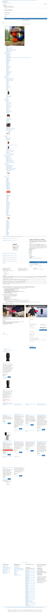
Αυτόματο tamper (8, 103)
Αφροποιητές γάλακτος (7, 155)
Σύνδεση (26, 18)
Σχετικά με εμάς (5, 0)
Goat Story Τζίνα (8, 67)
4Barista (7, 179)
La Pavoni (7, 62)
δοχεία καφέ (8, 152)
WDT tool (7, 109)
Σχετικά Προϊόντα (6, 274)
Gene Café (7, 205)
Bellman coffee (8, 59)
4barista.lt (11, 607)
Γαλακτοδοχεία (8, 119)
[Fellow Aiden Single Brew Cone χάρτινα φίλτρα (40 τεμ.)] (19, 409)
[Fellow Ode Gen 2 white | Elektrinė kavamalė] (31, 593)
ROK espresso (8, 60)
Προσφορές (33, 0)
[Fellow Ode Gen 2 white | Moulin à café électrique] (31, 597)
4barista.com (23, 606)
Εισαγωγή (4, 236)
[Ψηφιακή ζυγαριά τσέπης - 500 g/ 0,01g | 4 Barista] (8, 409)
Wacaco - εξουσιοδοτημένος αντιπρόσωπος (6, 571)
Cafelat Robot (8, 55)
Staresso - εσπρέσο (9, 48)
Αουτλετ (36, 0)
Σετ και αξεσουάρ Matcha (9, 154)
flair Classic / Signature (17, 57)
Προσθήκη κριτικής (25, 562)
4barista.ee (14, 607)
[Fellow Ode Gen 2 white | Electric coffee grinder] (31, 579)
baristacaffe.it (33, 607)
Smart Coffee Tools (8, 72)
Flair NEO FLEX (22, 57)
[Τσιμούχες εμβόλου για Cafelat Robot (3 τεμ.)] (8, 461)
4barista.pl (17, 606)
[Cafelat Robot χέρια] (19, 461)
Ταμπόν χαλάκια (8, 111)
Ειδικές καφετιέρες (7, 52)
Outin (7, 231)
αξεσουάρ (5, 136)
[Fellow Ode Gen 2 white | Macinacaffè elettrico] (31, 602)
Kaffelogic (7, 233)
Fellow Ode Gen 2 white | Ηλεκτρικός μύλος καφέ (15, 236)
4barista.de (20, 606)
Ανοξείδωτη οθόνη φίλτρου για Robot (42, 441)
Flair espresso (8, 56)
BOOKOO (7, 186)
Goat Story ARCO (8, 96)
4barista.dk (36, 606)
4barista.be (33, 606)
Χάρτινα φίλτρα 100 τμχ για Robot (30, 441)
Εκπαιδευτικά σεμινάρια (17, 575)
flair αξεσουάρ (29, 57)
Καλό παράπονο (16, 567)
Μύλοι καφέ (6, 76)
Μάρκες (5, 176)
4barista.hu (10, 318)
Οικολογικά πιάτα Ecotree (10, 151)
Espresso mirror (8, 127)
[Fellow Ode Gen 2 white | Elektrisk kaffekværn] (31, 585)
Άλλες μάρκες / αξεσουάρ (10, 162)
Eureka (7, 83)
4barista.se (39, 606)
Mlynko (7, 210)
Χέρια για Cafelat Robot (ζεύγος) (18, 467)
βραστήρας (8, 140)
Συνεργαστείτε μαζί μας (6, 569)
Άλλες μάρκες (8, 87)
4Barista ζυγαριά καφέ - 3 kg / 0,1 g (19, 441)
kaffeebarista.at (25, 607)
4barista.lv (8, 607)
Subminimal (7, 157)
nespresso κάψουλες (9, 167)
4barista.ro (13, 606)
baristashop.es (37, 607)
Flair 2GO (25, 57)
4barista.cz (7, 606)
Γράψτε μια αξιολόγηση (37, 264)
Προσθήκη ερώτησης (32, 347)
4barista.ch (17, 607)
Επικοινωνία (15, 0)
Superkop (7, 75)
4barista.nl (30, 606)
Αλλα (7, 135)
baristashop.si (41, 607)
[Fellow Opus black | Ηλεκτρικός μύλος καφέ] (8, 383)
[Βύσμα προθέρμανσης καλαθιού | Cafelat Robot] (31, 409)
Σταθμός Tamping (8, 117)
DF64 (7, 194)
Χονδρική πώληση (25, 0)
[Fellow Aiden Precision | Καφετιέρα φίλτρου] (8, 435)
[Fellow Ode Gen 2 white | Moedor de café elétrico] (31, 588)
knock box (7, 113)
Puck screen (7, 108)
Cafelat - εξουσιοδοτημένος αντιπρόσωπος (6, 573)
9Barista (7, 64)
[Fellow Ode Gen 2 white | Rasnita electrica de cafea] (31, 574)
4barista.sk (4, 606)
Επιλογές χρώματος (7, 348)
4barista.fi (45, 606)
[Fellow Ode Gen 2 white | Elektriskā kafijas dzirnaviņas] (31, 591)
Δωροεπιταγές (30, 0)
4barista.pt (42, 606)
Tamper (7, 101)
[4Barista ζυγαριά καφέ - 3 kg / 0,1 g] (19, 435)
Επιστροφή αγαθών (5, 565)
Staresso (7, 221)
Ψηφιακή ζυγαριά (8, 106)
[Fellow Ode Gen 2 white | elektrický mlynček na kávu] (31, 569)
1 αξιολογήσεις (31, 264)
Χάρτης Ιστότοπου (16, 571)
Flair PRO (13, 57)
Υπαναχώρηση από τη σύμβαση (18, 568)
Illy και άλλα (8, 175)
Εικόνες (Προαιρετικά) (43, 324)
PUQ (7, 213)
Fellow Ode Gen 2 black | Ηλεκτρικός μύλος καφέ (13, 319)
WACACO (7, 228)
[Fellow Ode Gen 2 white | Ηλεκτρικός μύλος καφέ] (15, 238)
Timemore (7, 85)
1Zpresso (7, 82)
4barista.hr (27, 606)
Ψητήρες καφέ (8, 138)
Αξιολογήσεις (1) (6, 272)
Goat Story (7, 207)
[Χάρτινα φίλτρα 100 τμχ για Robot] (31, 435)
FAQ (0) (5, 273)
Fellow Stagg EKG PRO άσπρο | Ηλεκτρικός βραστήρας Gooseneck (41, 415)
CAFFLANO (7, 189)
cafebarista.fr (21, 607)
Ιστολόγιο (19, 0)
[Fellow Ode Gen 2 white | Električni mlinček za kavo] (31, 605)
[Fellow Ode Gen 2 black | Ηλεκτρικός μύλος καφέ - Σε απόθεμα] (31, 253)
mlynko (7, 90)
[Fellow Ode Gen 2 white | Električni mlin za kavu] (31, 580)
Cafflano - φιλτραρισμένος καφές (11, 50)
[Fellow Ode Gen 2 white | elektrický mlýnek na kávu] (31, 571)
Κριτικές (21, 0)
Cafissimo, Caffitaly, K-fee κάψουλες (11, 169)
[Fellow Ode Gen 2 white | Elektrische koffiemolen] (31, 582)
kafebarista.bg (29, 607)
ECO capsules (8, 195)
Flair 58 (7, 57)
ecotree (7, 197)
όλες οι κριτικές (5, 324)
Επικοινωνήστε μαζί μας (17, 566)
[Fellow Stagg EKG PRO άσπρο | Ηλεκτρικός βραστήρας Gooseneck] (42, 409)
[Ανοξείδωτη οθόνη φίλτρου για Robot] (42, 435)
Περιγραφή (5, 271)
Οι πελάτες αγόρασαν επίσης (8, 350)
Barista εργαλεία (6, 99)
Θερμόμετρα (8, 122)
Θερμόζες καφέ (8, 149)
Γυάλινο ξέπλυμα (8, 130)
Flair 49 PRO (10, 57)
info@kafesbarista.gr (5, 1)
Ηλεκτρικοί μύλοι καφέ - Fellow (15, 303)
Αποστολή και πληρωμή (10, 0)
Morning (7, 70)
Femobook (7, 202)
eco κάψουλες (6, 163)
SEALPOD (7, 220)
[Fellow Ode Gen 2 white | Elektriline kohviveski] (31, 594)
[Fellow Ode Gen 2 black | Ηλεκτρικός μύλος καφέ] (8, 357)
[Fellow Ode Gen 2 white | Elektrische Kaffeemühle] (31, 577)
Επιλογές (5, 349)
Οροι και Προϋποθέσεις (6, 568)
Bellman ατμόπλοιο (9, 159)
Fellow (7, 88)
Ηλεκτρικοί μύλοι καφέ (9, 80)
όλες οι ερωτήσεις (5, 334)
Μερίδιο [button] (30, 243)
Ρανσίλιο (7, 65)
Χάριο (7, 98)
